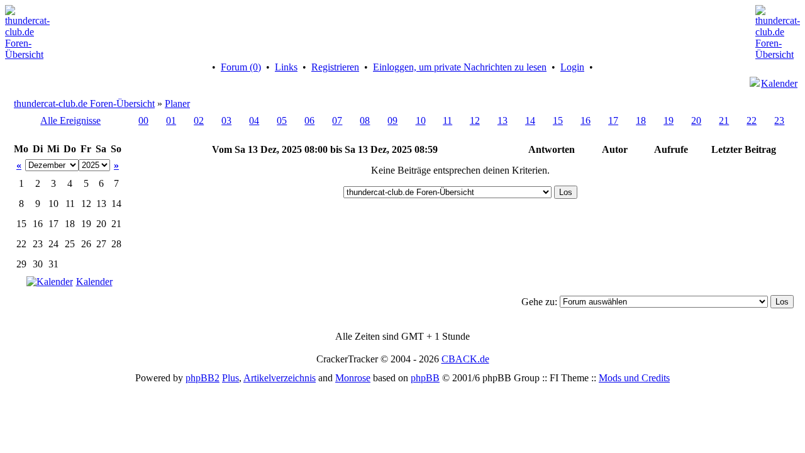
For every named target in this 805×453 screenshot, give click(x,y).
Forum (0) (241, 67)
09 (392, 120)
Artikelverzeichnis (279, 377)
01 (171, 120)
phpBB (425, 377)
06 (309, 120)
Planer (177, 103)
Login (572, 67)
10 (421, 120)
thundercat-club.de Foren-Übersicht (84, 103)
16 (585, 120)
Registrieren (335, 67)
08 (365, 120)
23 (779, 120)
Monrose (352, 377)
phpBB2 (202, 377)
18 (641, 120)
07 (337, 120)
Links (286, 67)
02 (199, 120)
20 (696, 120)
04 (254, 120)
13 (502, 120)
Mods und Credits (634, 377)
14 (530, 120)
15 (558, 120)
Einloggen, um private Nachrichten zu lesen (460, 67)
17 (613, 120)
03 (226, 120)
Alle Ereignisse (70, 120)
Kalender (779, 83)
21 (724, 120)
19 (668, 120)
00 (143, 120)
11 (447, 120)
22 (752, 120)
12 (475, 120)
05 (282, 120)
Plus (230, 377)
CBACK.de (465, 359)
